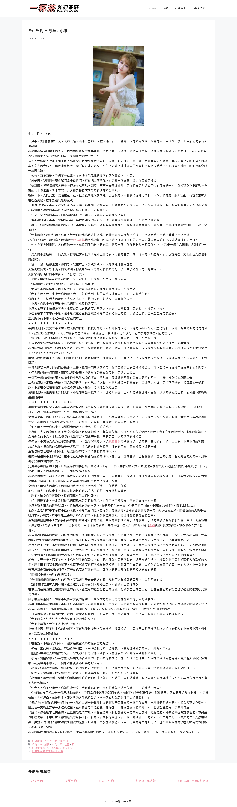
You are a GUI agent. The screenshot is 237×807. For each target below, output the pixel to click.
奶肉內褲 (37, 744)
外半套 (48, 741)
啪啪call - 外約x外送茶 (193, 781)
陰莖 (66, 744)
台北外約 (37, 741)
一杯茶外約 (35, 781)
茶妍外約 (71, 781)
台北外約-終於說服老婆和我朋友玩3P (52, 748)
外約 (166, 8)
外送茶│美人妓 (146, 781)
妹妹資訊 (180, 8)
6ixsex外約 (106, 781)
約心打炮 (64, 741)
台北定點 (79, 239)
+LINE (153, 8)
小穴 (54, 744)
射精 (46, 744)
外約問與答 (199, 8)
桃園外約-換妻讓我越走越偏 (47, 751)
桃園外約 (115, 441)
